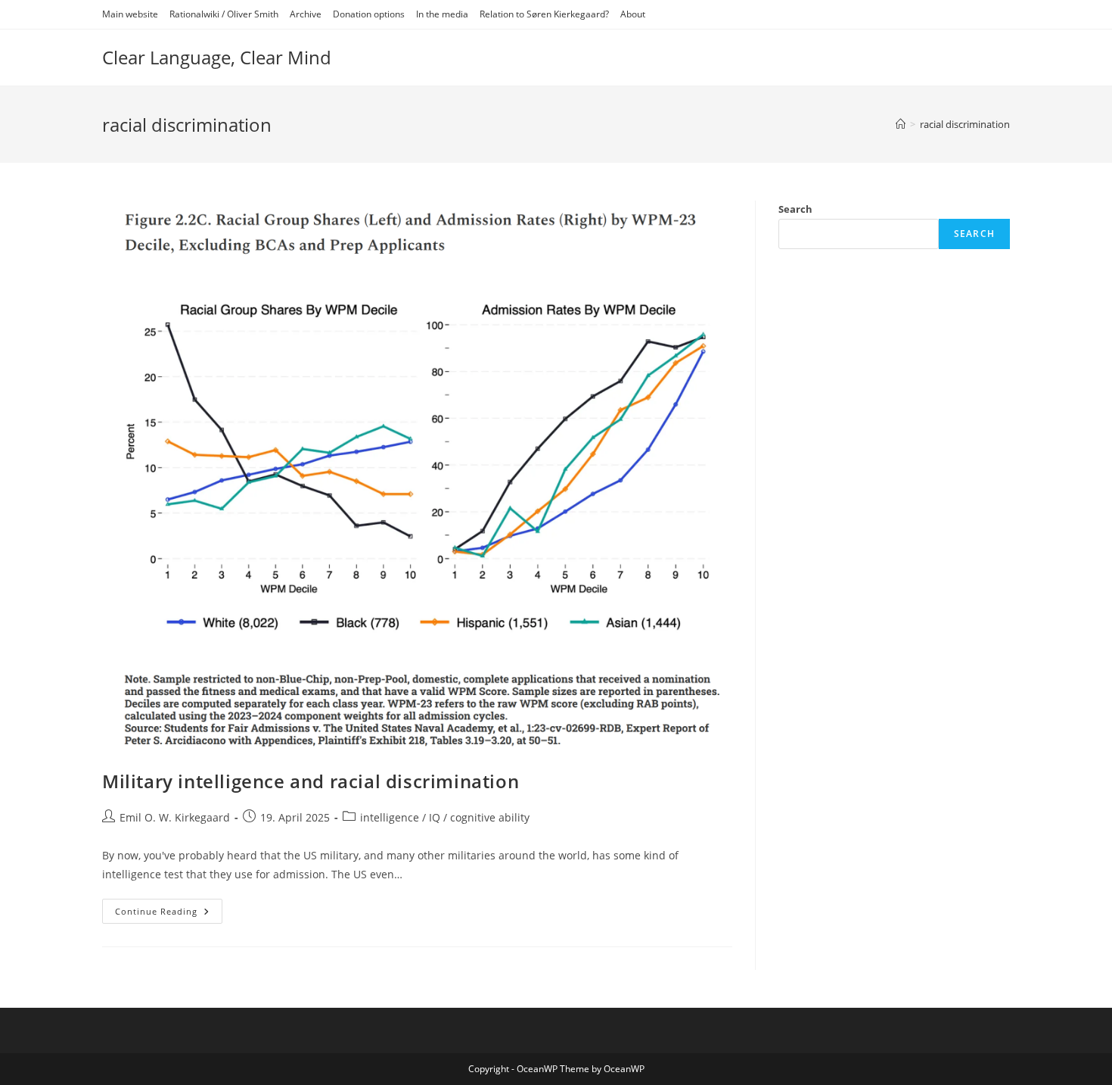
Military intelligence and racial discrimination (310, 781)
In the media (442, 14)
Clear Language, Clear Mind (216, 57)
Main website (130, 14)
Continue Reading (168, 914)
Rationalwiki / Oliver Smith (223, 14)
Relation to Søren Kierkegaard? (544, 14)
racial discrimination (965, 124)
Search (795, 209)
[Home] (900, 124)
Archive (305, 14)
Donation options (369, 14)
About (632, 14)
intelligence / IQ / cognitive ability (445, 817)
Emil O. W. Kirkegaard (175, 817)
